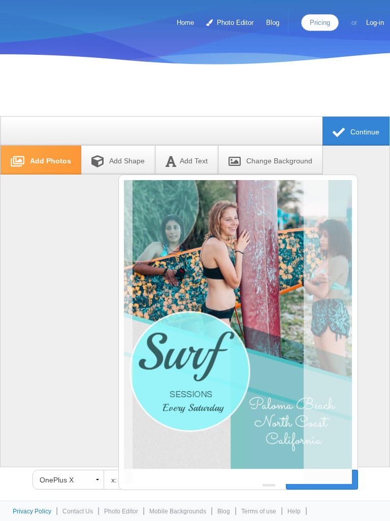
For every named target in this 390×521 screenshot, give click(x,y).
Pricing (320, 22)
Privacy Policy (32, 511)
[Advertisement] (192, 92)
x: (114, 480)
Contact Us (77, 511)
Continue (363, 132)
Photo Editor (234, 22)
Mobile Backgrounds (177, 511)
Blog (272, 22)
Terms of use (258, 511)
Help (294, 511)
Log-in (375, 22)
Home (185, 22)
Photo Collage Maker (50, 18)
